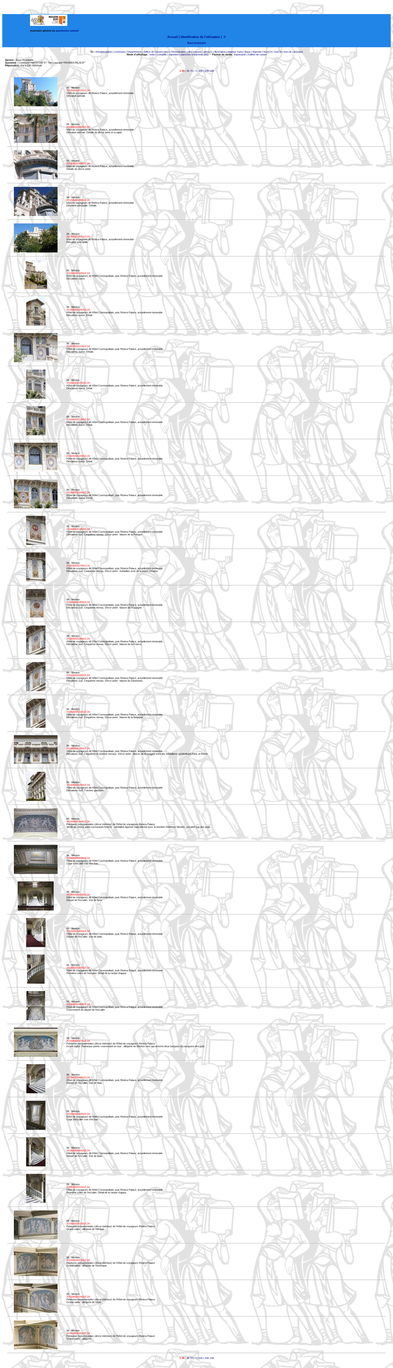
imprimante (240, 54)
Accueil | (173, 37)
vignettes (174, 54)
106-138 (209, 70)
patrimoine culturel (67, 30)
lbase (248, 51)
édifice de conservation (156, 51)
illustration (219, 51)
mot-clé (287, 51)
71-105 (199, 70)
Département (134, 51)
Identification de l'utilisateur (200, 37)
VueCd (277, 51)
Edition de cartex (257, 54)
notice (152, 54)
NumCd (267, 51)
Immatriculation (104, 51)
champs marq (235, 51)
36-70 (189, 70)
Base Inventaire (196, 43)
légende (257, 51)
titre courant (194, 51)
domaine (298, 51)
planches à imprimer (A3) (195, 54)
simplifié (162, 54)
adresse (207, 51)
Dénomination (178, 51)
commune (119, 51)
